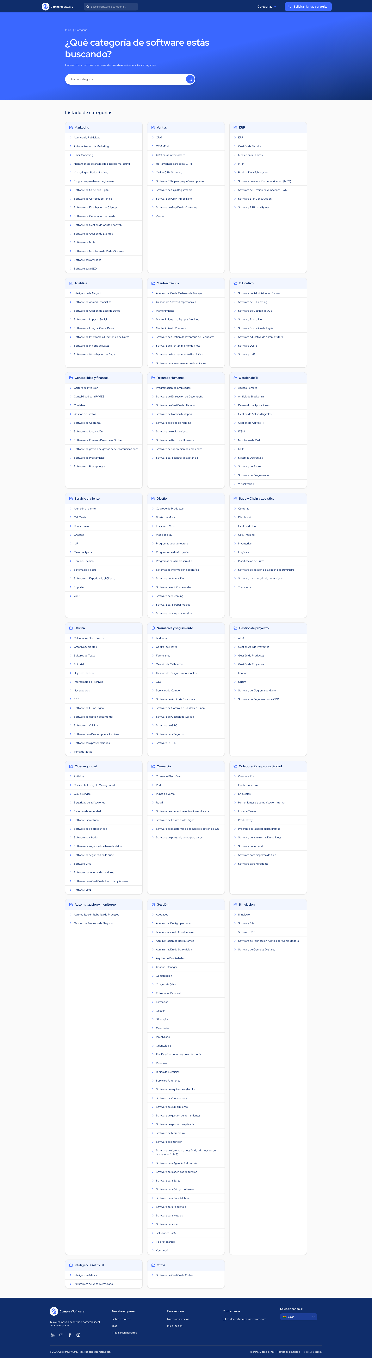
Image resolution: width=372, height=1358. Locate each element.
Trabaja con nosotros (124, 1332)
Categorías (264, 7)
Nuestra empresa (123, 1311)
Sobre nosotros (121, 1319)
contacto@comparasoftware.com (246, 1319)
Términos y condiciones (262, 1351)
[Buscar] (190, 79)
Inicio (68, 30)
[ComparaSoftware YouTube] (61, 1335)
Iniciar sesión (175, 1326)
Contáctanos (231, 1311)
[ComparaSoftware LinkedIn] (53, 1335)
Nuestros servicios (178, 1319)
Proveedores (175, 1311)
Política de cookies (312, 1351)
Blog (114, 1326)
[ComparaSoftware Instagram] (78, 1335)
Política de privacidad (288, 1351)
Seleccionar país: (291, 1309)
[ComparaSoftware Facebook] (70, 1335)
